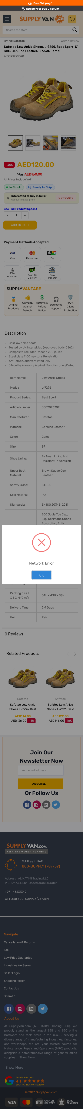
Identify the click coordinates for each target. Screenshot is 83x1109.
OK (41, 575)
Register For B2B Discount (42, 8)
